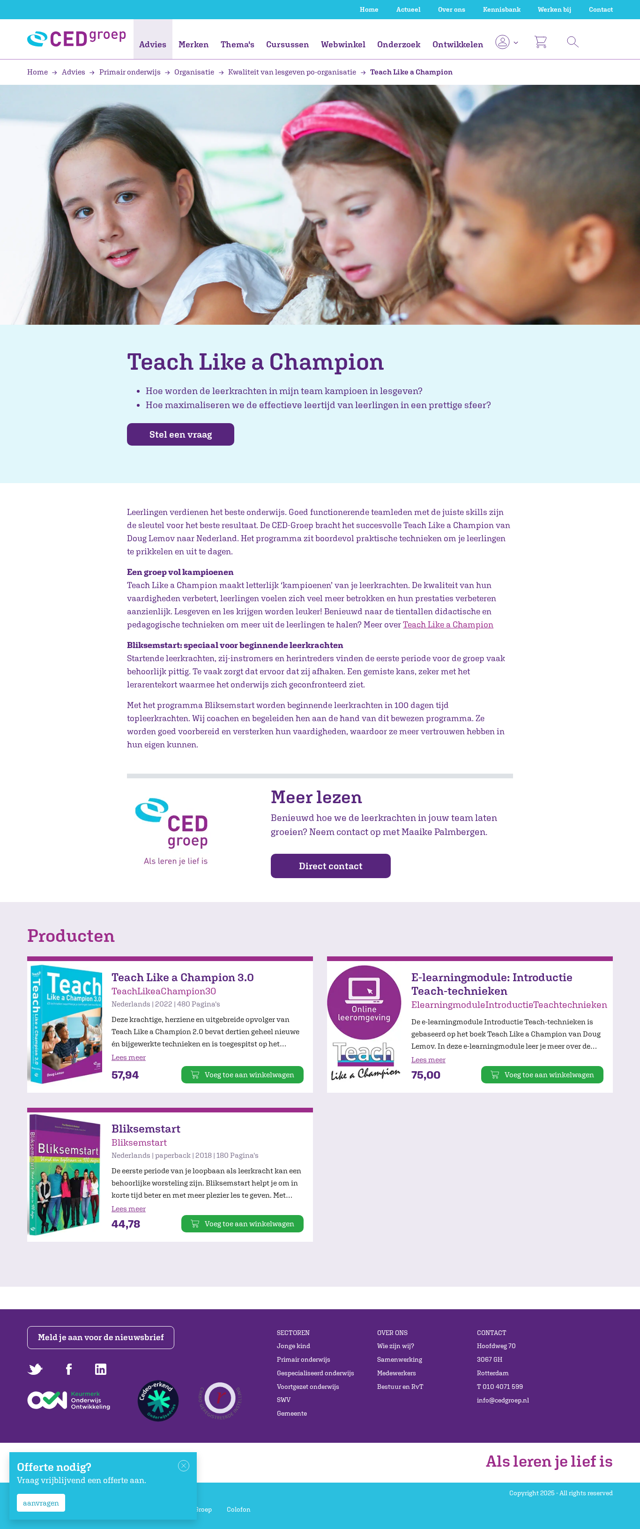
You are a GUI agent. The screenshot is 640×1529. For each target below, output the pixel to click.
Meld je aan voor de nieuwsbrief (101, 1337)
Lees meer (129, 1057)
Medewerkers (396, 1373)
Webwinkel (343, 44)
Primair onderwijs (130, 71)
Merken (194, 44)
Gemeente (292, 1413)
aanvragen (41, 1503)
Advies (152, 44)
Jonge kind (293, 1346)
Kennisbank (502, 9)
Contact (601, 9)
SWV (283, 1399)
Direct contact (331, 865)
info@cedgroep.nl (503, 1400)
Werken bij (554, 9)
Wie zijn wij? (395, 1346)
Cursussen (287, 44)
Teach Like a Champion (411, 71)
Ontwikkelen (458, 44)
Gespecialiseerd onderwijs (315, 1373)
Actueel (408, 9)
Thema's (237, 44)
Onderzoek (398, 44)
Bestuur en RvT (400, 1386)
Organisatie (194, 71)
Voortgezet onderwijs (308, 1386)
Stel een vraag (180, 434)
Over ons (451, 9)
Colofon (239, 1509)
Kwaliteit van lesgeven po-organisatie (292, 71)
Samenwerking (399, 1359)
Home (369, 9)
